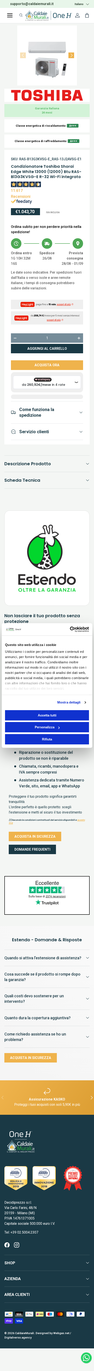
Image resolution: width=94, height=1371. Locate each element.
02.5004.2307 (40, 4)
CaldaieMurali (24, 1333)
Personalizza (44, 727)
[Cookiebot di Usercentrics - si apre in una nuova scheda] (70, 629)
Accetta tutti (47, 715)
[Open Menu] (9, 15)
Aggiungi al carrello (47, 348)
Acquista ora (47, 365)
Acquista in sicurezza (35, 836)
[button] (87, 15)
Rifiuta (47, 739)
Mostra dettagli (69, 702)
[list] (47, 55)
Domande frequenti (32, 849)
